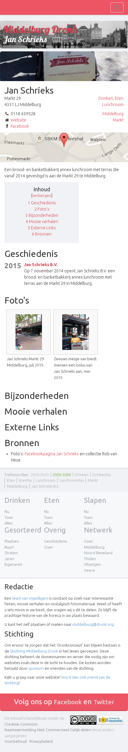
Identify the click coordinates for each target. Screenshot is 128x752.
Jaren (9, 559)
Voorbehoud (15, 741)
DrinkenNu (102, 475)
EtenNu (25, 480)
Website (18, 120)
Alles (8, 523)
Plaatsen (11, 541)
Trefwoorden (16, 475)
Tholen (90, 559)
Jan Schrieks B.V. (41, 264)
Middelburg (113, 113)
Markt (118, 120)
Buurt (9, 547)
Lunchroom (113, 104)
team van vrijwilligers (30, 598)
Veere (89, 570)
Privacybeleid (41, 741)
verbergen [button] (41, 195)
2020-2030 (62, 475)
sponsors (36, 668)
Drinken (106, 98)
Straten (11, 553)
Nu (6, 511)
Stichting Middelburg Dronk (34, 651)
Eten (119, 98)
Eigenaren (13, 564)
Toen (8, 517)
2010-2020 (40, 475)
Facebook (20, 126)
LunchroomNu (72, 480)
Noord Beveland (98, 553)
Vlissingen (92, 564)
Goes (88, 541)
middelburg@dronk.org (93, 624)
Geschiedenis (55, 541)
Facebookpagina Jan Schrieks (52, 453)
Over (48, 547)
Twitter (103, 701)
